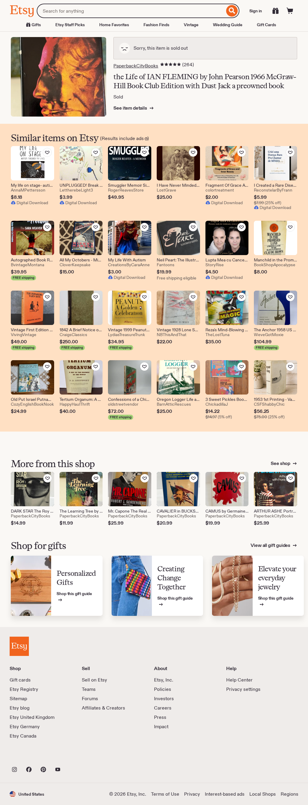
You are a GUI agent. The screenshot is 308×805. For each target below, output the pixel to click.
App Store (30, 756)
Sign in (255, 10)
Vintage (191, 24)
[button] (27, 794)
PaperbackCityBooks (135, 66)
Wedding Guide (227, 24)
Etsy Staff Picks (70, 24)
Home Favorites (114, 24)
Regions (289, 794)
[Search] (232, 11)
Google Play (75, 756)
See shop (281, 463)
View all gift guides (271, 545)
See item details (130, 108)
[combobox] (131, 11)
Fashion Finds (156, 24)
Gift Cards (266, 24)
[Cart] (290, 11)
